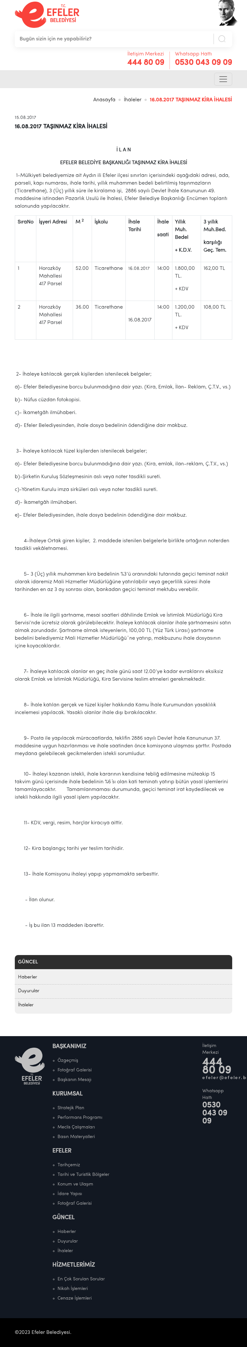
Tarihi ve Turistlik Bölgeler (83, 1174)
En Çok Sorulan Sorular (81, 1279)
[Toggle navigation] (223, 79)
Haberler (27, 977)
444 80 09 (145, 63)
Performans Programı (80, 1117)
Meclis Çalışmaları (76, 1127)
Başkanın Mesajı (74, 1079)
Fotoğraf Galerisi (75, 1070)
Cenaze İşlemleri (75, 1298)
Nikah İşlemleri (73, 1288)
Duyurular (29, 991)
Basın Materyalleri (76, 1137)
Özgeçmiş (68, 1060)
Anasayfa (104, 100)
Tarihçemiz (69, 1165)
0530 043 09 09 (203, 63)
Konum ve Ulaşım (75, 1184)
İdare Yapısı (70, 1194)
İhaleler (133, 100)
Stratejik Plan (71, 1108)
